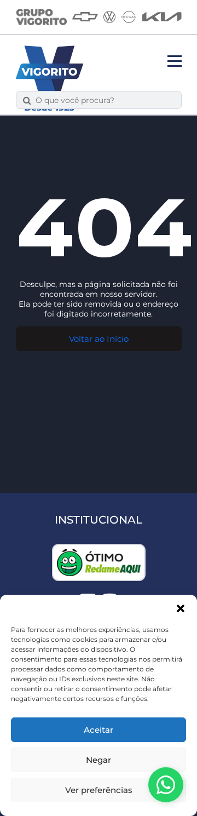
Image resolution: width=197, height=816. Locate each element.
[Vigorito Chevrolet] (85, 16)
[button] (180, 608)
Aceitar (98, 730)
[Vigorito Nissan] (128, 17)
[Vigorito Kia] (162, 16)
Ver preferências (98, 790)
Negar (98, 760)
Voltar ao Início (99, 339)
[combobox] (105, 99)
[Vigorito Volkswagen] (109, 17)
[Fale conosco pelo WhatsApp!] (165, 784)
